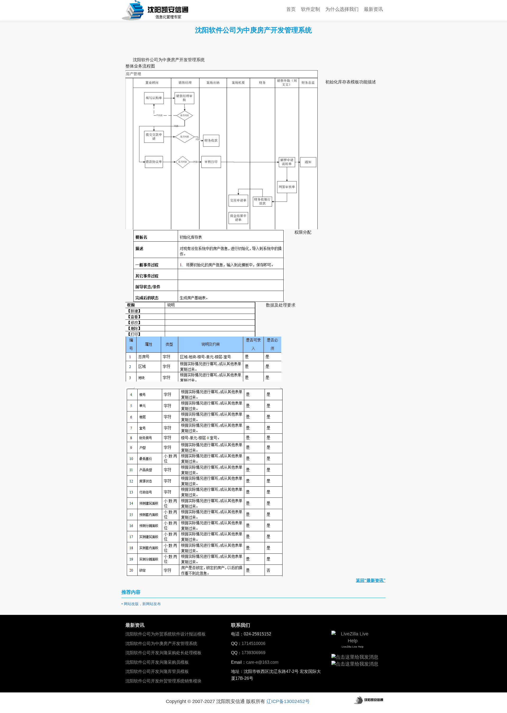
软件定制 (310, 9)
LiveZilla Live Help (353, 646)
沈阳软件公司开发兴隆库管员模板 (157, 671)
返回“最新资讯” (371, 580)
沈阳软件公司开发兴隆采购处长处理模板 (163, 652)
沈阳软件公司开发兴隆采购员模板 (157, 662)
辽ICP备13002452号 (288, 701)
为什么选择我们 (342, 9)
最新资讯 (373, 9)
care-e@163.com (262, 662)
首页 (291, 9)
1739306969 (253, 652)
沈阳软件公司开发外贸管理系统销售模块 (163, 681)
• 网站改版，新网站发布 (141, 604)
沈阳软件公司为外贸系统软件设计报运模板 (165, 634)
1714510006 (253, 643)
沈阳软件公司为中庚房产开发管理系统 (161, 643)
